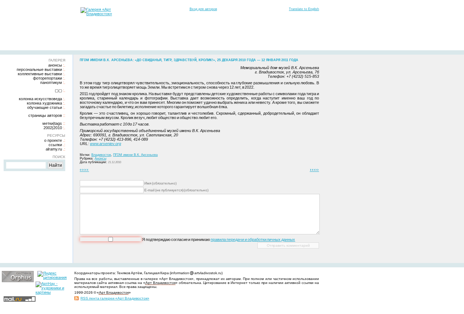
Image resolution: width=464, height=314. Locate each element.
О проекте (53, 140)
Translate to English (304, 9)
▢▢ (58, 90)
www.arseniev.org (105, 143)
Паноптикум (51, 82)
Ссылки (55, 145)
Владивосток (101, 155)
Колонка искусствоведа (40, 99)
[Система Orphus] (18, 281)
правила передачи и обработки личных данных (253, 239)
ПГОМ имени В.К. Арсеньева (135, 155)
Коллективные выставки (40, 74)
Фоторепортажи (47, 78)
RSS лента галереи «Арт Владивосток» (114, 298)
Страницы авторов (45, 115)
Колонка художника (44, 103)
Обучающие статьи (44, 107)
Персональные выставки (39, 69)
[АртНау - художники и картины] (51, 292)
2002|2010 (53, 128)
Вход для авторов (203, 9)
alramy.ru (54, 149)
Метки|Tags (52, 123)
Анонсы (55, 65)
